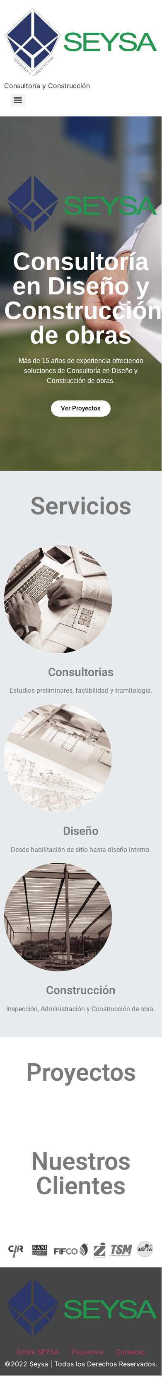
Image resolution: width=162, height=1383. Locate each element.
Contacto (130, 1352)
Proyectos (87, 1352)
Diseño (81, 831)
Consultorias (81, 672)
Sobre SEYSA (38, 1352)
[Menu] (17, 100)
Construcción (81, 990)
